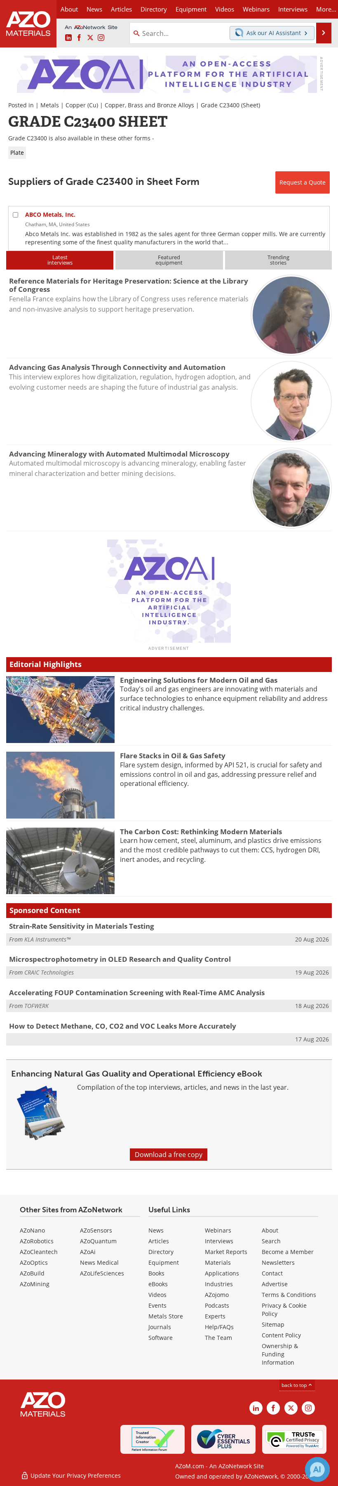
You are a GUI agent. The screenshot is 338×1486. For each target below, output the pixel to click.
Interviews (219, 1241)
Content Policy (281, 1335)
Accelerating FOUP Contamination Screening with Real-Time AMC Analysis (137, 992)
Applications (222, 1273)
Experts (215, 1316)
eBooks (158, 1284)
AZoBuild (32, 1273)
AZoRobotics (37, 1241)
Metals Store (165, 1316)
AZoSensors (96, 1230)
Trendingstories (278, 259)
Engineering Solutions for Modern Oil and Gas (198, 680)
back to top (295, 1385)
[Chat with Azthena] (317, 1469)
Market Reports (226, 1252)
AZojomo (217, 1295)
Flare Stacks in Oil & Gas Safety (172, 755)
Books (156, 1273)
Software (160, 1338)
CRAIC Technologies (49, 972)
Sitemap (273, 1324)
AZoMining (34, 1284)
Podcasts (217, 1305)
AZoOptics (34, 1262)
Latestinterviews (60, 259)
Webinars (218, 1230)
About (270, 1230)
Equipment (163, 1262)
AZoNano (32, 1230)
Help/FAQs (219, 1327)
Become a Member (288, 1252)
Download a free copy (168, 1154)
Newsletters (278, 1262)
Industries (219, 1284)
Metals (49, 105)
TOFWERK (36, 1006)
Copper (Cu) (82, 105)
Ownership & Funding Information (280, 1354)
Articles (158, 1241)
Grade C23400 (220, 105)
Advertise (275, 1284)
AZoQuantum (98, 1241)
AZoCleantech (39, 1252)
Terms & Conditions (289, 1295)
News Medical (99, 1262)
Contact (272, 1273)
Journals (159, 1327)
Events (157, 1305)
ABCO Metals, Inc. (50, 214)
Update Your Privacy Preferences (75, 1475)
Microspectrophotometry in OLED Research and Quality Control (120, 959)
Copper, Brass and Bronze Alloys (149, 105)
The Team (218, 1338)
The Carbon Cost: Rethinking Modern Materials (201, 831)
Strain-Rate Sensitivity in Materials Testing (81, 926)
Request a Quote (302, 182)
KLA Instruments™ (47, 939)
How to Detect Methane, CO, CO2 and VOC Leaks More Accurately (122, 1026)
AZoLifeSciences (102, 1273)
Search (271, 1241)
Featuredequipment (169, 259)
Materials (218, 1262)
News (156, 1230)
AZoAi (88, 1252)
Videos (157, 1295)
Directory (154, 9)
